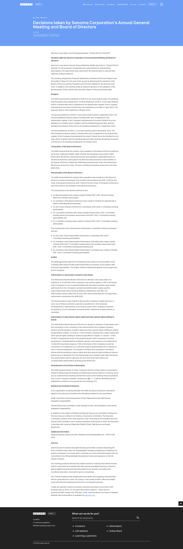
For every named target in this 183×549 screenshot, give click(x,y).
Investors (110, 4)
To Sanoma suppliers (41, 522)
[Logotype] (39, 514)
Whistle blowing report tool (44, 525)
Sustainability (122, 4)
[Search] (138, 517)
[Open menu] (161, 4)
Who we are (88, 4)
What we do (100, 4)
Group (38, 4)
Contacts (142, 4)
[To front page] (26, 4)
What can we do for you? (85, 513)
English (151, 4)
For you (133, 4)
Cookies (36, 519)
